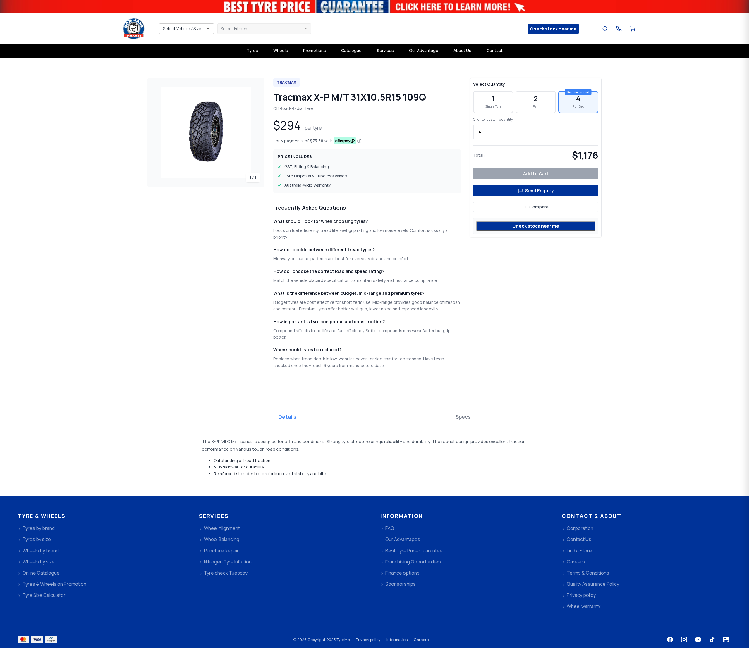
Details (287, 416)
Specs (463, 416)
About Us (462, 50)
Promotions (314, 50)
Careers (421, 639)
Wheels (280, 50)
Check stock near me (535, 226)
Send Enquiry (539, 190)
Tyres (252, 50)
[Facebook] (670, 639)
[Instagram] (684, 639)
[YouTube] (698, 639)
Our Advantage (423, 50)
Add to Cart (536, 173)
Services (385, 50)
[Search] (605, 29)
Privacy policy (368, 639)
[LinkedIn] (726, 639)
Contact (495, 50)
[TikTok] (712, 639)
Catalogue (351, 50)
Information (397, 639)
